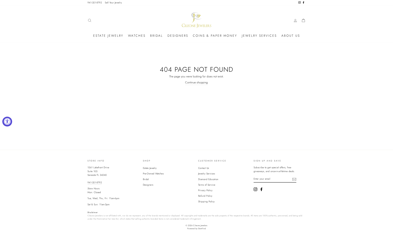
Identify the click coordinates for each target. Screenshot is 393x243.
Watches (137, 35)
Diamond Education (208, 179)
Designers (177, 35)
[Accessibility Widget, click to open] (7, 121)
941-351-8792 (95, 2)
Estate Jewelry (108, 35)
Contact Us (203, 168)
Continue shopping (196, 82)
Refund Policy (205, 196)
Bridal (156, 35)
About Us (290, 35)
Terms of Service (206, 185)
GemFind (202, 228)
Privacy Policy (205, 190)
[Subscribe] (294, 179)
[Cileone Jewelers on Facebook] (261, 189)
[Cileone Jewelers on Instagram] (255, 189)
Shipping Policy (206, 201)
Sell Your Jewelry (113, 2)
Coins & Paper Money (215, 35)
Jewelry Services (259, 35)
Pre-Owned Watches (153, 173)
